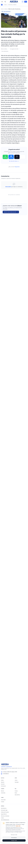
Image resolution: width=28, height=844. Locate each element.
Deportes (2, 782)
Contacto (2, 801)
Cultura (5, 4)
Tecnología (16, 782)
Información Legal (4, 810)
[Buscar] (5, 2)
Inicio (2, 9)
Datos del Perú (17, 794)
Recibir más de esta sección (10, 212)
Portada (16, 790)
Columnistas (3, 792)
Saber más (18, 825)
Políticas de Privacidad (5, 812)
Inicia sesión (8, 186)
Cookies (2, 817)
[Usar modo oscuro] (22, 2)
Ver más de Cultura (13, 161)
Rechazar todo (14, 834)
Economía (2, 784)
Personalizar (14, 837)
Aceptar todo (14, 840)
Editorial (2, 790)
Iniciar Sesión (3, 799)
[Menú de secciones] (2, 2)
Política (2, 780)
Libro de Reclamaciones (5, 819)
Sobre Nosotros (3, 808)
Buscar (16, 792)
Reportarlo (17, 166)
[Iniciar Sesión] (25, 2)
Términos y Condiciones (5, 815)
